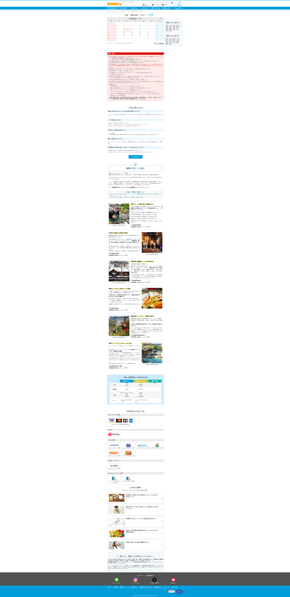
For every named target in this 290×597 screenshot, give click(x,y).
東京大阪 (169, 39)
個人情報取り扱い (157, 587)
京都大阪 (176, 41)
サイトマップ (167, 587)
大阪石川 (169, 28)
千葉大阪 (176, 38)
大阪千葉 (176, 25)
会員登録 (179, 5)
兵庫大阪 (169, 42)
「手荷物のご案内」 (129, 59)
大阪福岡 (169, 30)
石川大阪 (169, 41)
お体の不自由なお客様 (153, 2)
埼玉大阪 (169, 38)
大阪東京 (169, 26)
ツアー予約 (157, 5)
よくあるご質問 (177, 8)
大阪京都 (176, 28)
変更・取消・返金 (156, 8)
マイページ (172, 4)
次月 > (161, 18)
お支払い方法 (145, 8)
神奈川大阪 (176, 39)
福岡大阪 (169, 43)
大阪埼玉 (169, 25)
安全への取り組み (163, 2)
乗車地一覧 (134, 8)
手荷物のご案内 (166, 8)
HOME (112, 8)
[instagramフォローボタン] (135, 580)
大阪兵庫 (169, 29)
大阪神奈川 (176, 26)
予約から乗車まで (123, 8)
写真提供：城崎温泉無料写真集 (119, 225)
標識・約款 (134, 587)
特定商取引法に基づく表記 (145, 587)
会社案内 (115, 587)
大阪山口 (176, 29)
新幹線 (165, 5)
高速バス (147, 5)
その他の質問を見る (135, 156)
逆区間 (151, 15)
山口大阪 (176, 42)
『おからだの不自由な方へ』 (151, 141)
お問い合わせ (175, 587)
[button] (171, 592)
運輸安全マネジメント (125, 587)
